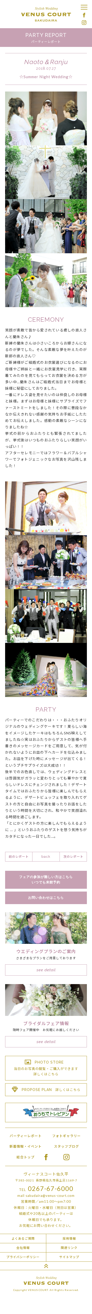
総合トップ (25, 1157)
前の (19, 856)
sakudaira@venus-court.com (50, 1196)
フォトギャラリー (66, 1136)
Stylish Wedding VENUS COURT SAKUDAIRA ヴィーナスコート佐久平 (46, 14)
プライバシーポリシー (23, 1257)
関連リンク (69, 1248)
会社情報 (23, 1248)
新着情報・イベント (25, 1146)
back (45, 856)
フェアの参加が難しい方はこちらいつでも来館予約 (46, 879)
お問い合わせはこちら (46, 897)
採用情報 (69, 1238)
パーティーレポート (26, 1136)
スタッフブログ (66, 1146)
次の (73, 856)
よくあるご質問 (23, 1238)
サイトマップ (69, 1257)
